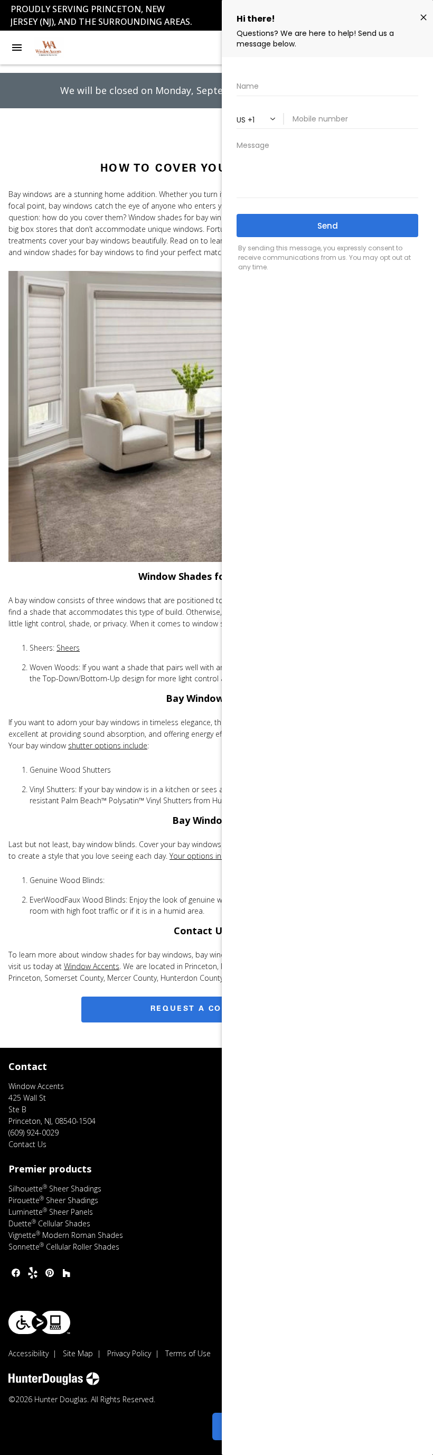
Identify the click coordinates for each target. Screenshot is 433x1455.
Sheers (68, 648)
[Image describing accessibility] (39, 1322)
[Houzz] (66, 1272)
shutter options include (107, 745)
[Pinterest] (49, 1272)
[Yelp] (32, 1272)
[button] (17, 47)
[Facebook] (15, 1272)
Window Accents (91, 966)
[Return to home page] (65, 47)
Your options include (205, 856)
